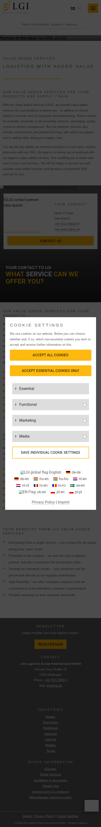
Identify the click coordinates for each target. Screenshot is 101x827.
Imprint (64, 502)
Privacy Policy (43, 502)
